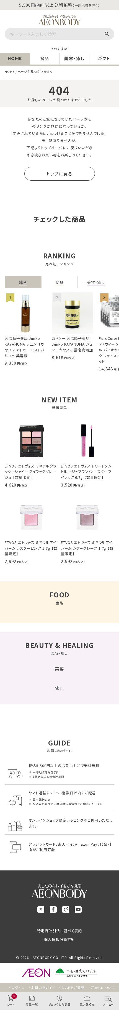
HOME (10, 71)
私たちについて (103, 987)
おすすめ (61, 48)
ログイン (18, 987)
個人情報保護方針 (59, 939)
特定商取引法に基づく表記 (59, 930)
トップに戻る (59, 174)
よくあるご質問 (73, 987)
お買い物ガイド (43, 987)
